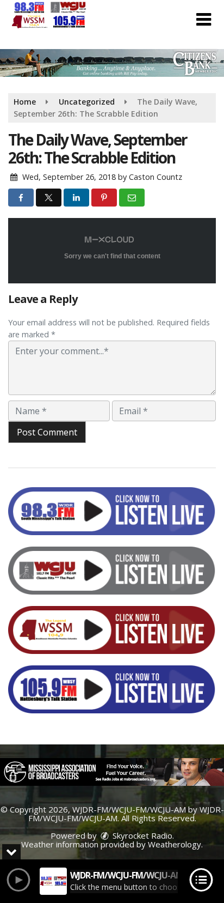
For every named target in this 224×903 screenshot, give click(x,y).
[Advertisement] (112, 63)
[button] (203, 19)
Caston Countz (155, 177)
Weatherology (174, 844)
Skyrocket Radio (141, 835)
